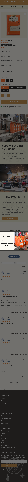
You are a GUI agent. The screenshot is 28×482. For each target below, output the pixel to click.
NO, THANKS (7, 245)
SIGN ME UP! (7, 243)
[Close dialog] (27, 233)
